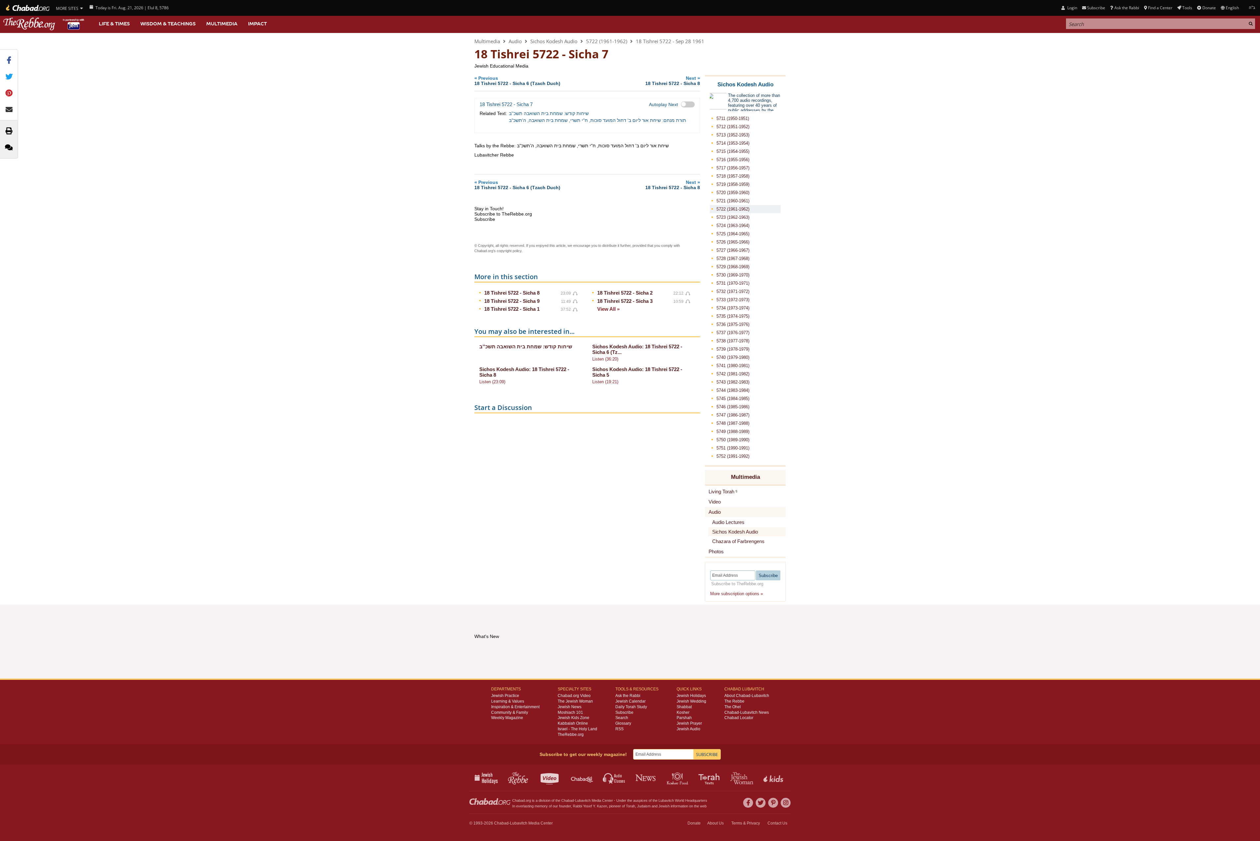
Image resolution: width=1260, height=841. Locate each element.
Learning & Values (507, 701)
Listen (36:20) (605, 359)
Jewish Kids (774, 777)
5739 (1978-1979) (732, 349)
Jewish (664, 806)
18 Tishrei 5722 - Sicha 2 (625, 293)
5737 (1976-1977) (732, 332)
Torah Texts (710, 777)
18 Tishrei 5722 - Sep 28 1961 (670, 41)
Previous (517, 80)
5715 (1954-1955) (732, 151)
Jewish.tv (550, 777)
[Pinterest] (773, 803)
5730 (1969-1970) (732, 275)
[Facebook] (748, 803)
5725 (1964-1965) (732, 233)
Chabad (567, 800)
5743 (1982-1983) (732, 382)
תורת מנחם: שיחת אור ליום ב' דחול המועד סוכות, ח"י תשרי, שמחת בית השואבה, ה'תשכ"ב (597, 120)
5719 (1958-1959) (732, 184)
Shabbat (684, 707)
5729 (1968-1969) (732, 266)
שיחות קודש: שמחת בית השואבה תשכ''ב (549, 113)
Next (672, 80)
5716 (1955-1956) (732, 159)
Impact (257, 24)
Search (621, 717)
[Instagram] (786, 803)
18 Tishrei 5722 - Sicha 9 (512, 301)
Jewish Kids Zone (573, 717)
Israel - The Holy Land (577, 729)
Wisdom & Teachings (168, 24)
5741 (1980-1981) (732, 365)
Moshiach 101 (570, 712)
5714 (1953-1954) (732, 143)
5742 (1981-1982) (732, 373)
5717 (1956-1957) (732, 167)
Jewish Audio (688, 729)
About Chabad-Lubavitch (746, 695)
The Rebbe (734, 701)
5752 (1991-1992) (732, 456)
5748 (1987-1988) (732, 423)
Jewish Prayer (689, 723)
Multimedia (222, 24)
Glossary (623, 723)
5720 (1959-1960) (732, 192)
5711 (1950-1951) (732, 118)
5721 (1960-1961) (732, 200)
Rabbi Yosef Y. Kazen (590, 806)
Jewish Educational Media (501, 66)
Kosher (683, 712)
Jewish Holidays (691, 695)
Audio (515, 41)
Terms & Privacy (745, 823)
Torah (630, 806)
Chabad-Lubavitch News (746, 712)
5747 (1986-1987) (732, 415)
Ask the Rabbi (1126, 8)
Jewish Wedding (691, 701)
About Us (715, 823)
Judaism (644, 806)
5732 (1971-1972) (732, 291)
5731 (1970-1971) (732, 283)
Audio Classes (614, 777)
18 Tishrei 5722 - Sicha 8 (512, 293)
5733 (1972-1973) (732, 299)
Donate (1209, 8)
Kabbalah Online (573, 723)
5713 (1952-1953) (732, 134)
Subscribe (624, 712)
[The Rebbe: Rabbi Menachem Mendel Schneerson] (44, 24)
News (646, 777)
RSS (619, 729)
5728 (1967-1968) (732, 258)
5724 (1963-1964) (732, 225)
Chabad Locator (738, 717)
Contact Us (777, 823)
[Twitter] (761, 803)
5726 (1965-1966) (732, 242)
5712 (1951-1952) (732, 126)
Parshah (684, 717)
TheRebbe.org (571, 734)
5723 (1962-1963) (732, 217)
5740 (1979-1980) (732, 357)
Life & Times (114, 24)
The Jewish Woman (575, 701)
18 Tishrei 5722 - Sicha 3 (625, 301)
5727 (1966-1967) (732, 250)
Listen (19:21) (605, 381)
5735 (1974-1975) (732, 316)
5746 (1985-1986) (732, 406)
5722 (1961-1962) (606, 41)
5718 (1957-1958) (732, 176)
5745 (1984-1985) (732, 398)
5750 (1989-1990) (732, 439)
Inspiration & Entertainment (515, 707)
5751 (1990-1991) (732, 448)
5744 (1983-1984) (732, 390)
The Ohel (732, 707)
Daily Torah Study (631, 707)
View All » (608, 309)
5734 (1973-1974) (732, 307)
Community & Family (509, 712)
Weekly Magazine (507, 717)
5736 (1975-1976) (732, 324)
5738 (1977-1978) (732, 340)
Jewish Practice (505, 695)
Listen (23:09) (492, 381)
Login (1071, 8)
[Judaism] (27, 8)
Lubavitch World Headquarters (682, 800)
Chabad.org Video (574, 695)
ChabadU (582, 777)
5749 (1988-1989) (732, 431)
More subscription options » (736, 593)
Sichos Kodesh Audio (553, 41)
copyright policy (509, 251)
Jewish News (569, 707)
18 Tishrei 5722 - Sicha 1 (512, 309)
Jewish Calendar (630, 701)
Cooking (678, 777)
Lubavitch (583, 800)
